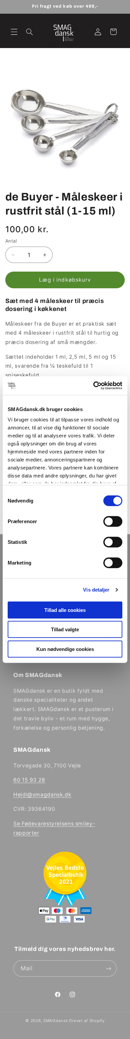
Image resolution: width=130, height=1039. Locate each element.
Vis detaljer (96, 590)
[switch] (112, 521)
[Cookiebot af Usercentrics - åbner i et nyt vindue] (93, 385)
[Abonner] (108, 968)
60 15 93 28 (29, 780)
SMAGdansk (55, 1020)
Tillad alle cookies (65, 610)
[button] (14, 31)
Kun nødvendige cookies (65, 649)
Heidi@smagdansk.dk (42, 794)
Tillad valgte (65, 629)
